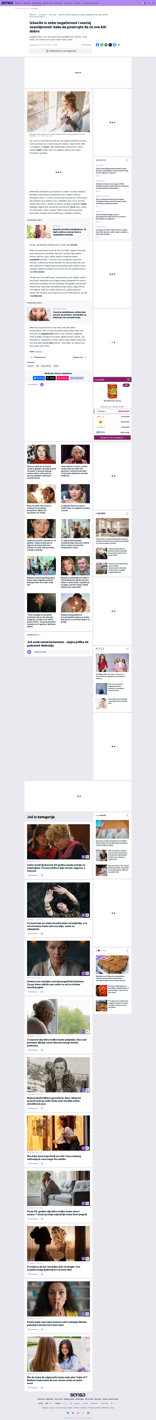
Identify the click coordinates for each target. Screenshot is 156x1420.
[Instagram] (78, 1413)
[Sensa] (7, 3)
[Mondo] (49, 1403)
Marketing (105, 1408)
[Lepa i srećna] (85, 1403)
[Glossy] (77, 1403)
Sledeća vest (78, 357)
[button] (86, 45)
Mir (37, 366)
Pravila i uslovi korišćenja (58, 1408)
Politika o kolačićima (80, 1408)
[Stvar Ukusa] (114, 1403)
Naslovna (33, 15)
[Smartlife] (94, 1403)
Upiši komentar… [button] (40, 652)
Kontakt (69, 1408)
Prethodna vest (40, 357)
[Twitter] (73, 1413)
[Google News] (88, 1413)
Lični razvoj (42, 15)
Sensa (38, 351)
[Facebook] (68, 1413)
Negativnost (46, 366)
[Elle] (65, 1403)
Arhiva (112, 1408)
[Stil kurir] (71, 1403)
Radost (31, 366)
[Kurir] (40, 1403)
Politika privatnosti (94, 1408)
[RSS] (83, 1413)
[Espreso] (57, 1403)
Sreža (56, 366)
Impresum (45, 1408)
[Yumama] (104, 1403)
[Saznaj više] (127, 513)
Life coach (52, 15)
